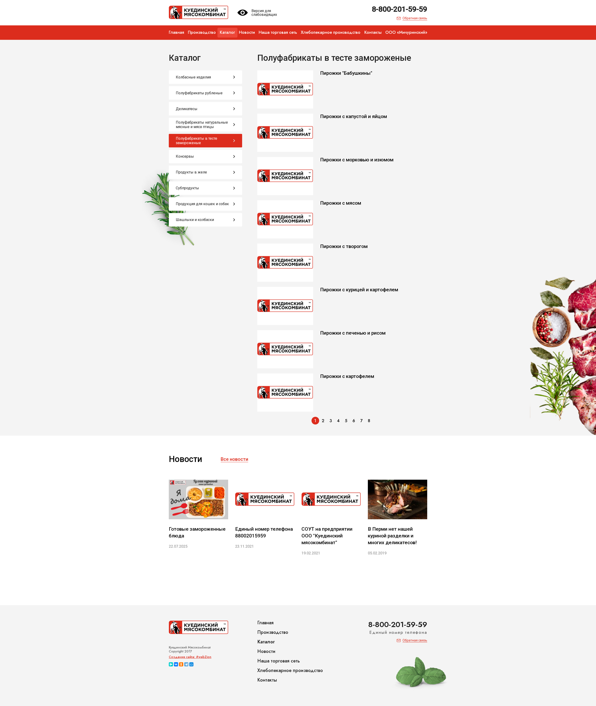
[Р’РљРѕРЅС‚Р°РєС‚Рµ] (176, 664)
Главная (176, 32)
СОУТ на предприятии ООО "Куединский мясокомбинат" (326, 535)
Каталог (227, 32)
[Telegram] (186, 664)
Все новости (234, 459)
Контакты (373, 32)
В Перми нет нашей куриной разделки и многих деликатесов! (392, 535)
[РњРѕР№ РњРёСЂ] (191, 664)
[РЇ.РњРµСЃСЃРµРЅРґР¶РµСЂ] (171, 664)
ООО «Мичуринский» (406, 32)
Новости (247, 32)
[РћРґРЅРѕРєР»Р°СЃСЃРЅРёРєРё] (181, 664)
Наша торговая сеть (278, 32)
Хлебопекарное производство (330, 32)
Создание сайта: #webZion (190, 657)
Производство (202, 32)
